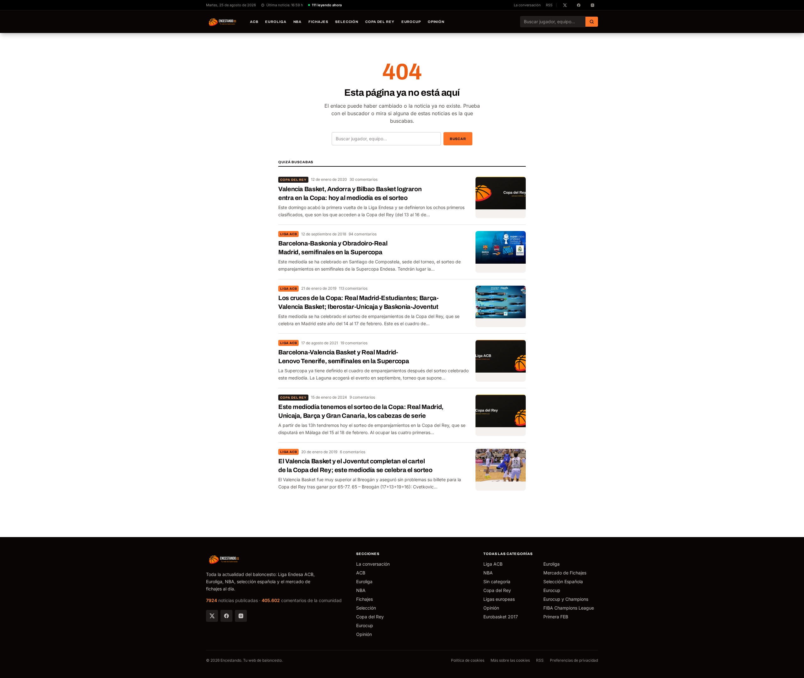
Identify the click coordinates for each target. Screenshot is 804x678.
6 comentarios (352, 451)
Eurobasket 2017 (500, 616)
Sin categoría (496, 581)
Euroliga (275, 22)
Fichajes (318, 22)
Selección (346, 22)
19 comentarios (353, 343)
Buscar (458, 139)
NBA (297, 22)
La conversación (527, 5)
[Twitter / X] (212, 616)
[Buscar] (591, 22)
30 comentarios (364, 179)
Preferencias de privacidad (574, 660)
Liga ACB (288, 234)
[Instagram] (241, 616)
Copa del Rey (379, 22)
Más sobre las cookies (510, 660)
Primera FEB (555, 616)
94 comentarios (363, 234)
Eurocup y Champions (565, 599)
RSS (549, 5)
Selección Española (563, 581)
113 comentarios (353, 288)
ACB (254, 22)
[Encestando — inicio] (222, 21)
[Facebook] (226, 616)
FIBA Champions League (568, 608)
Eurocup (411, 22)
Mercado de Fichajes (564, 572)
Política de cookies (467, 660)
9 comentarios (362, 397)
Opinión (436, 22)
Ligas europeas (499, 599)
